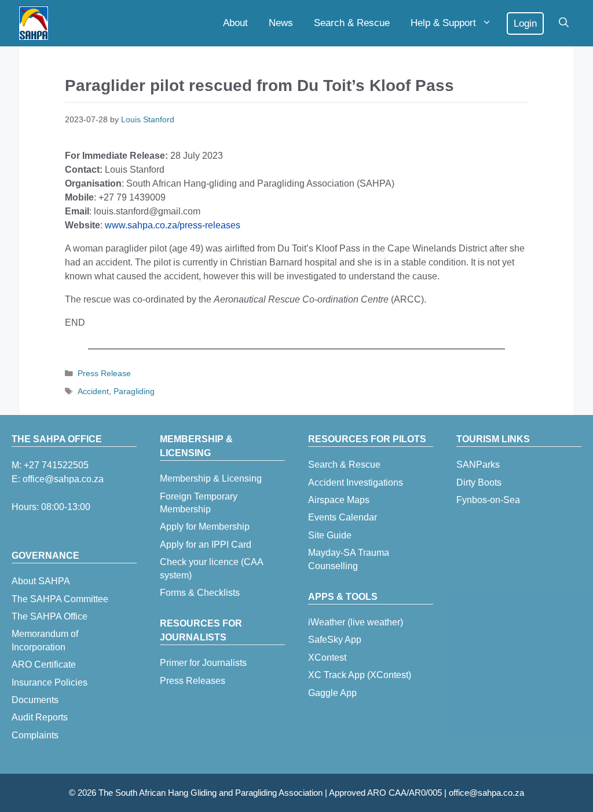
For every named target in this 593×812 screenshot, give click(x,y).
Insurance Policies (49, 682)
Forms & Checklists (200, 593)
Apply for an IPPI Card (205, 544)
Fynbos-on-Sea (488, 500)
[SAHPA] (34, 23)
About (235, 22)
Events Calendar (342, 517)
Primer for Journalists (203, 663)
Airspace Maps (338, 500)
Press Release (104, 373)
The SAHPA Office (49, 616)
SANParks (478, 464)
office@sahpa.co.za (63, 479)
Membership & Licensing (211, 478)
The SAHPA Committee (60, 599)
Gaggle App (332, 693)
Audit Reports (40, 717)
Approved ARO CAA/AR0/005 (385, 793)
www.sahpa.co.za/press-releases (172, 225)
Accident (93, 391)
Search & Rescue (352, 22)
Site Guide (330, 535)
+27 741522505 (56, 465)
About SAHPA (41, 581)
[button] (563, 23)
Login (525, 23)
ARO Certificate (44, 664)
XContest (327, 657)
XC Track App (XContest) (359, 675)
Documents (35, 700)
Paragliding (134, 391)
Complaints (35, 735)
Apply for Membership (205, 526)
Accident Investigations (355, 482)
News (281, 22)
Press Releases (192, 681)
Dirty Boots (479, 482)
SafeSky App (334, 639)
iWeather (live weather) (355, 622)
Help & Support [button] (443, 22)
